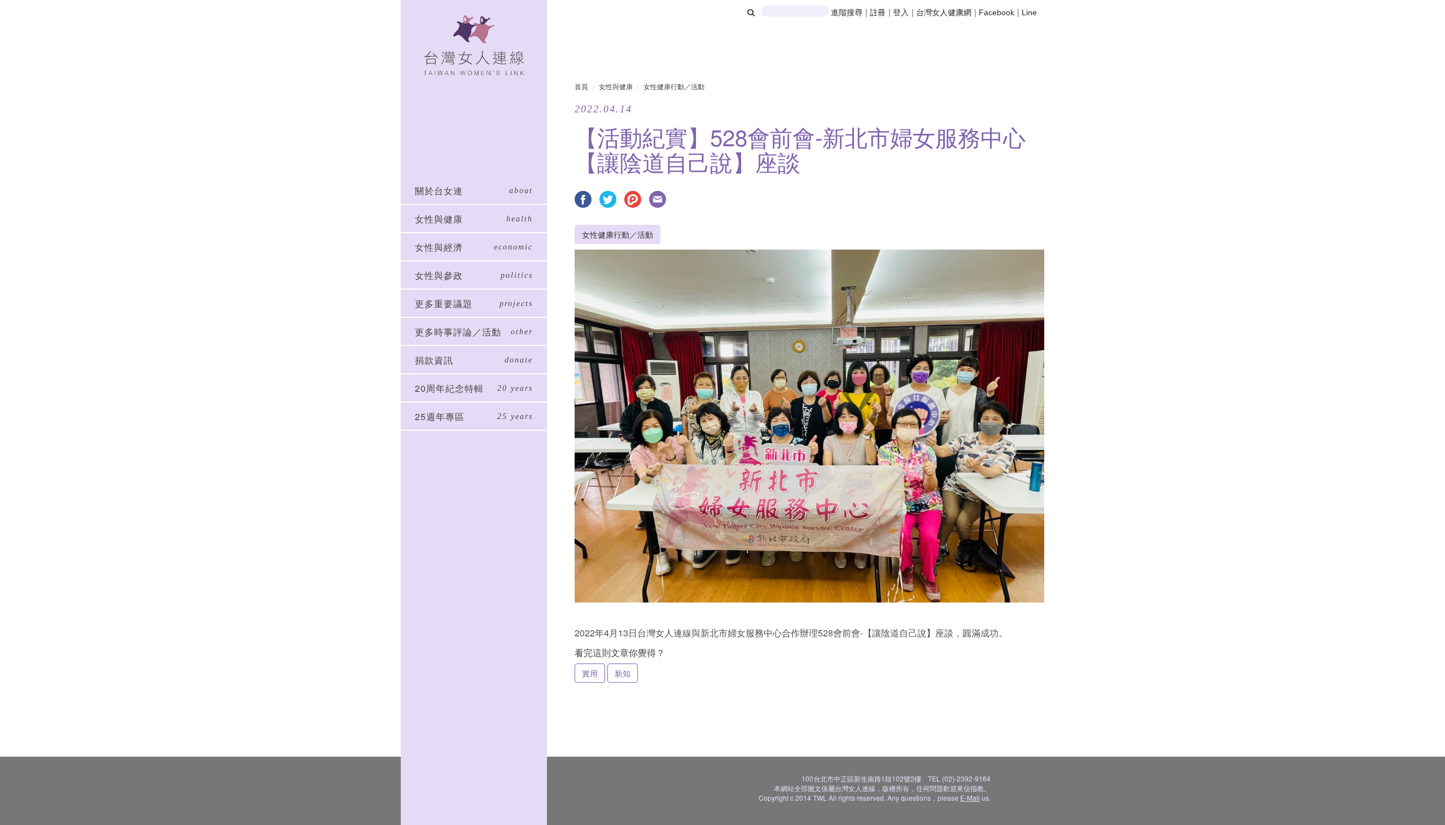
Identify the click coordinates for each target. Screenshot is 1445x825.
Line (1029, 12)
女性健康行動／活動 (673, 86)
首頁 (581, 86)
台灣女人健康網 (943, 12)
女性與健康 (616, 86)
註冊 (879, 12)
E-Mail (970, 797)
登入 (902, 12)
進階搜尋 (846, 12)
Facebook (996, 12)
